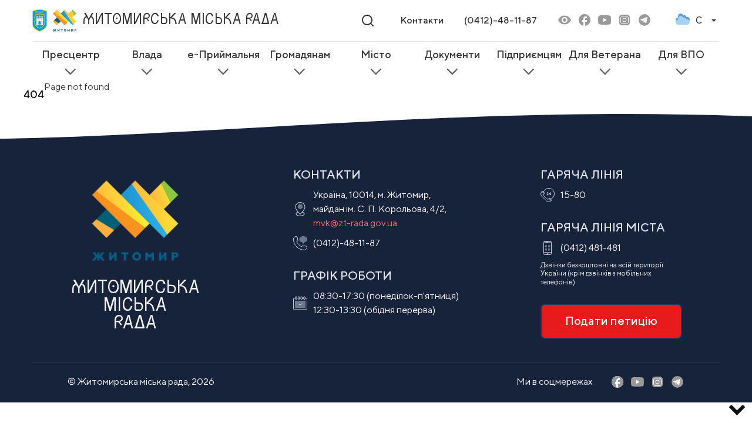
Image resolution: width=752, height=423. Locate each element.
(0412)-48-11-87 (500, 20)
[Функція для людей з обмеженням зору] (565, 21)
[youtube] (604, 21)
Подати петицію (611, 320)
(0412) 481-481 (590, 247)
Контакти (422, 20)
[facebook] (585, 21)
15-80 (573, 194)
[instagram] (624, 21)
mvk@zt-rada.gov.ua (355, 223)
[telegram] (644, 21)
